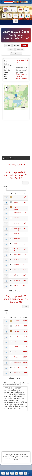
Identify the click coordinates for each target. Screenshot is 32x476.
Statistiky (11, 49)
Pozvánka (7, 45)
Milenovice (17, 254)
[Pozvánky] (12, 473)
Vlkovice (16, 264)
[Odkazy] (9, 16)
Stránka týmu (20, 49)
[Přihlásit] (26, 10)
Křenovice (17, 197)
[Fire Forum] (27, 16)
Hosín (16, 336)
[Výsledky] (21, 473)
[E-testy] (21, 16)
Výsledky (24, 45)
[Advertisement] (16, 138)
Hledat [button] (30, 2)
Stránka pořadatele (16, 53)
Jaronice (16, 218)
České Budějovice (21, 74)
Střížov (16, 244)
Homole (16, 259)
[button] (4, 193)
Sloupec (25, 182)
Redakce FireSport (21, 78)
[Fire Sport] (10, 9)
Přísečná (16, 233)
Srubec (16, 202)
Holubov (16, 367)
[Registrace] (4, 16)
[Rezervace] (16, 473)
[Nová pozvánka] (7, 473)
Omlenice (17, 280)
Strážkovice (17, 212)
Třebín (16, 285)
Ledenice (17, 223)
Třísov (16, 270)
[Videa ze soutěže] (25, 473)
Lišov (15, 275)
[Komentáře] (15, 16)
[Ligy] (15, 21)
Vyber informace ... (17, 158)
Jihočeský (19, 76)
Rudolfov (17, 331)
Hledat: (5, 186)
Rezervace (16, 45)
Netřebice (17, 239)
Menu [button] (1, 2)
